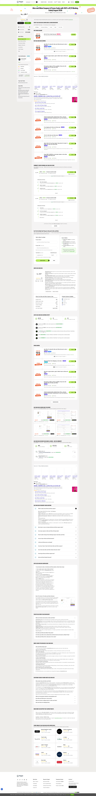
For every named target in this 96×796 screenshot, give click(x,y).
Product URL (40, 245)
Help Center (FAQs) (46, 781)
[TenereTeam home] (20, 2)
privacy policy (72, 251)
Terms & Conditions (46, 787)
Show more (72, 49)
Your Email (39, 252)
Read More (68, 794)
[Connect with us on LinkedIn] (26, 780)
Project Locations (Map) (60, 785)
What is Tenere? (35, 781)
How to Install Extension (47, 783)
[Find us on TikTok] (20, 780)
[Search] (37, 2)
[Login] (69, 2)
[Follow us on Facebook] (22, 780)
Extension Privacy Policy (47, 785)
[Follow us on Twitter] (18, 780)
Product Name (39, 239)
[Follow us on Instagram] (24, 780)
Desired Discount (53, 252)
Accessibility (35, 785)
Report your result (57, 223)
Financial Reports (58, 783)
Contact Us (35, 787)
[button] (53, 24)
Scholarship (35, 783)
